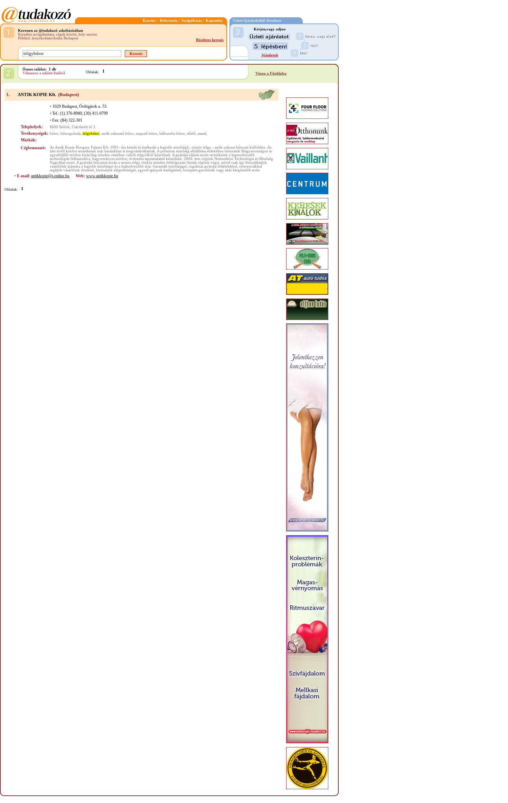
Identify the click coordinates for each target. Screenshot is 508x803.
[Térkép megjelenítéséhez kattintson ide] (266, 99)
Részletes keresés (210, 40)
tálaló (191, 133)
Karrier (149, 20)
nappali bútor (146, 133)
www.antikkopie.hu (102, 175)
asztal (202, 133)
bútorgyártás (70, 133)
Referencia (169, 20)
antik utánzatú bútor (118, 133)
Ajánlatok (269, 55)
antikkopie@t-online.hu (50, 175)
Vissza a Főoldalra (270, 73)
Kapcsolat (214, 20)
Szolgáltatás (191, 20)
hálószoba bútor (172, 133)
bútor (54, 133)
